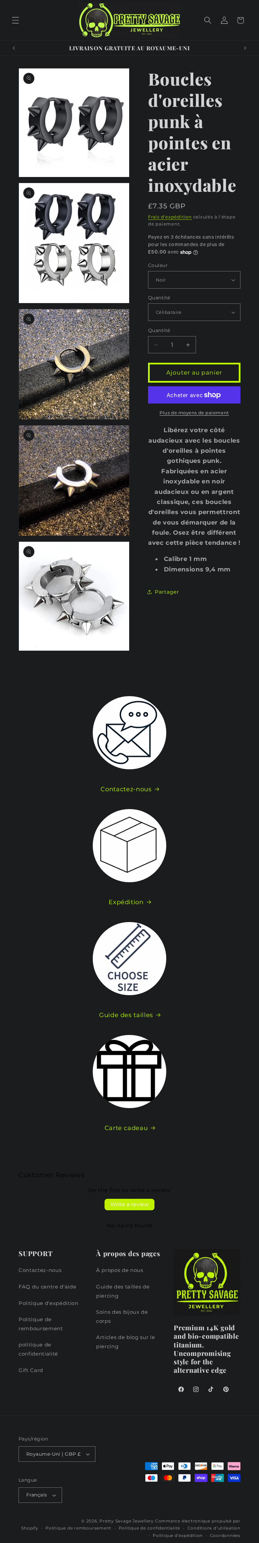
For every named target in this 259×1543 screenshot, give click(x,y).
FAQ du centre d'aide (47, 1286)
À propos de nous (119, 1270)
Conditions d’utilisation (214, 1528)
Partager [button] (167, 592)
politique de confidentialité (38, 1349)
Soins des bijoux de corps (122, 1316)
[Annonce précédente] (13, 48)
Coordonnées (225, 1535)
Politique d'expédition (49, 1303)
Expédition (126, 902)
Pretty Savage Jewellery (126, 1520)
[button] (15, 20)
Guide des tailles (126, 1014)
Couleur (158, 265)
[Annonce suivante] (245, 48)
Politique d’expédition (178, 1535)
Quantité (159, 298)
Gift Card (31, 1370)
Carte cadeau (126, 1127)
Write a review (129, 1204)
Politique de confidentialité (149, 1528)
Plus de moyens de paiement (194, 412)
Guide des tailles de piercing (122, 1291)
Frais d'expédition (170, 216)
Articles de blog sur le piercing (125, 1341)
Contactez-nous (125, 789)
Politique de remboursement (41, 1324)
